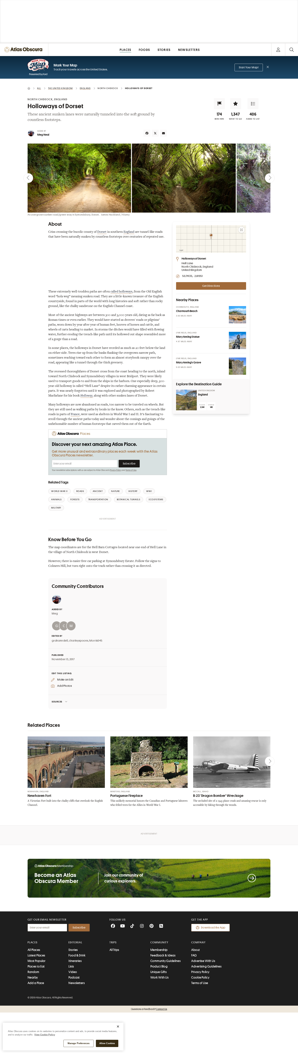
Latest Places (36, 955)
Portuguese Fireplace (126, 796)
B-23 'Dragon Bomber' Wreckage (218, 796)
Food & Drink (76, 955)
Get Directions (211, 286)
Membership (159, 950)
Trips (113, 942)
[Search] (291, 49)
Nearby (33, 977)
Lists (71, 966)
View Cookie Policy (44, 1034)
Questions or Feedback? (149, 1009)
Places (33, 942)
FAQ (194, 955)
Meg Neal (43, 134)
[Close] (118, 1026)
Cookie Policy (200, 977)
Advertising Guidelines (206, 966)
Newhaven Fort (39, 796)
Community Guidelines (165, 961)
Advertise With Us (203, 961)
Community (159, 942)
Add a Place (36, 983)
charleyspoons (78, 640)
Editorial (75, 942)
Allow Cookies (107, 1043)
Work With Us (159, 977)
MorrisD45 (95, 640)
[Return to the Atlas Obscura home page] (24, 49)
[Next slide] (270, 178)
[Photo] (237, 314)
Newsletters (76, 983)
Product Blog (158, 966)
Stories (73, 950)
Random (33, 972)
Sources (57, 702)
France (75, 414)
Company (198, 942)
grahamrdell (60, 640)
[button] (219, 103)
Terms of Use (131, 470)
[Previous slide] (28, 178)
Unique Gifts (158, 972)
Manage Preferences (79, 1043)
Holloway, (86, 395)
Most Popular (36, 961)
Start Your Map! (249, 67)
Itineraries (75, 961)
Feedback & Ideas (162, 955)
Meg (55, 613)
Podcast (74, 977)
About (195, 950)
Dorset (102, 232)
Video (72, 972)
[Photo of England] (186, 400)
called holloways (121, 291)
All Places (34, 950)
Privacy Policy (115, 470)
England (128, 232)
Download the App (213, 927)
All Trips (114, 950)
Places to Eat (36, 966)
